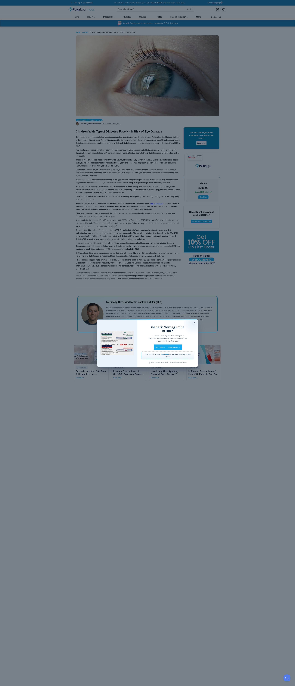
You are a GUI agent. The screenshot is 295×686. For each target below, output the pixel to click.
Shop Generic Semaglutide (168, 347)
